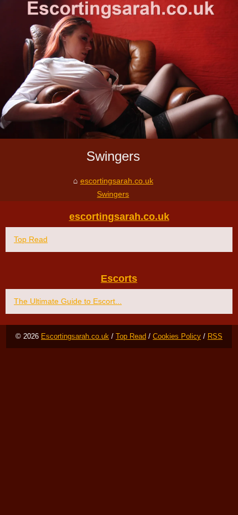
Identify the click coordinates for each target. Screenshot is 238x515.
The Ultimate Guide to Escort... (68, 301)
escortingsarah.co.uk (116, 180)
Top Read (31, 239)
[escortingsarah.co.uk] (119, 69)
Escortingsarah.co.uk (75, 336)
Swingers (113, 194)
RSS (215, 336)
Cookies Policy (177, 336)
